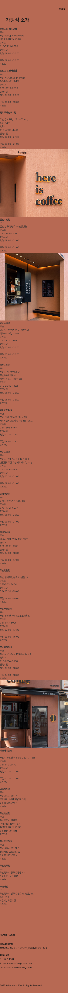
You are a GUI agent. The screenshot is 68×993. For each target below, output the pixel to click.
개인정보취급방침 (7, 935)
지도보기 (4, 63)
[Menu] (62, 5)
